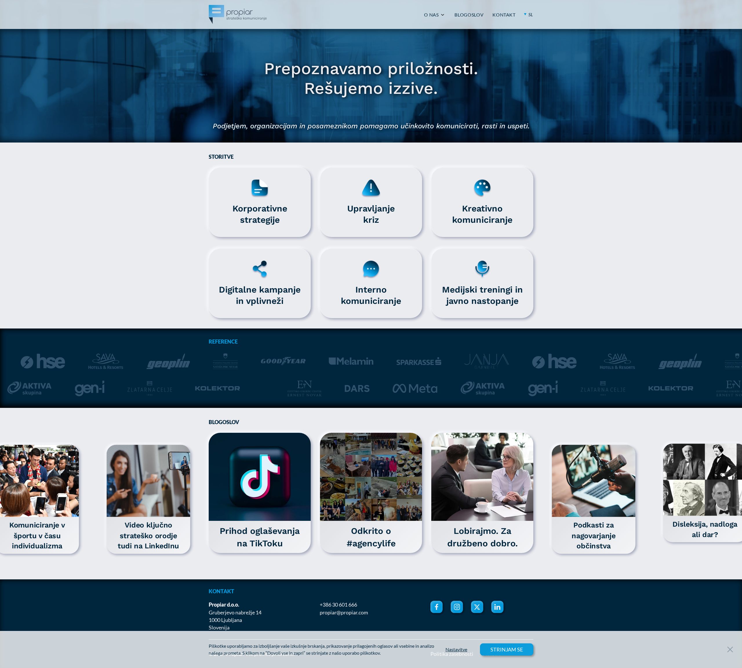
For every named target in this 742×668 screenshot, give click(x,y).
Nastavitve (456, 649)
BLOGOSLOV (468, 14)
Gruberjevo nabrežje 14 (235, 612)
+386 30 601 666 (338, 604)
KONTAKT (503, 14)
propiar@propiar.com (344, 612)
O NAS (431, 14)
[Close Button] (730, 649)
